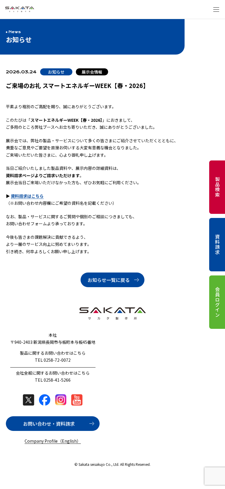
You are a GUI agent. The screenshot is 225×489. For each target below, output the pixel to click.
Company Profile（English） (53, 441)
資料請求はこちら (27, 196)
